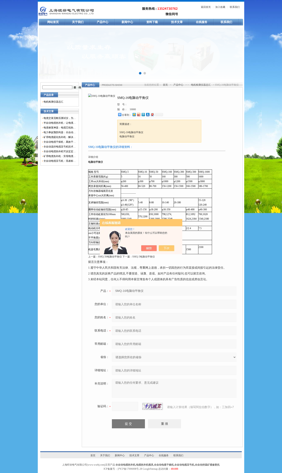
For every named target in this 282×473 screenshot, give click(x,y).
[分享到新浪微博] (138, 114)
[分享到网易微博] (152, 114)
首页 (165, 84)
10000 (133, 109)
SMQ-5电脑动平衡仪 (143, 256)
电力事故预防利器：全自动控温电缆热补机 (60, 132)
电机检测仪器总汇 (53, 101)
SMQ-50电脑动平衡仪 (110, 256)
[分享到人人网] (147, 114)
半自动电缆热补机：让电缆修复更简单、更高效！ (60, 122)
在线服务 (201, 22)
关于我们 (78, 22)
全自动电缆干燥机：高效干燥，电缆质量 (60, 141)
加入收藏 (220, 7)
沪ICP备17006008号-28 (129, 468)
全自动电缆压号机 (184, 464)
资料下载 (152, 22)
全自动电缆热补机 (125, 464)
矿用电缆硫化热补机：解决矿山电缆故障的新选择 (60, 137)
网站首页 (53, 22)
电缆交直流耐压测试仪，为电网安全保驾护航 (60, 118)
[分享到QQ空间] (134, 114)
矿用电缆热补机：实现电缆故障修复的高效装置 (60, 156)
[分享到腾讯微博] (143, 114)
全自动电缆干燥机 (164, 464)
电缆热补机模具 (144, 464)
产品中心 (102, 22)
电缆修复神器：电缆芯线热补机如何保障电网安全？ (60, 127)
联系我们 (235, 7)
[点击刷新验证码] (152, 406)
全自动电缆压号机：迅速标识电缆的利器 (60, 160)
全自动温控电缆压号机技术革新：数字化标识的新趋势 (60, 146)
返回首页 (206, 7)
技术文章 (177, 22)
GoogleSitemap (150, 468)
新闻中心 (127, 22)
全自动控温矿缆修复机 (207, 464)
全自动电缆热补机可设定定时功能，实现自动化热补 (60, 151)
